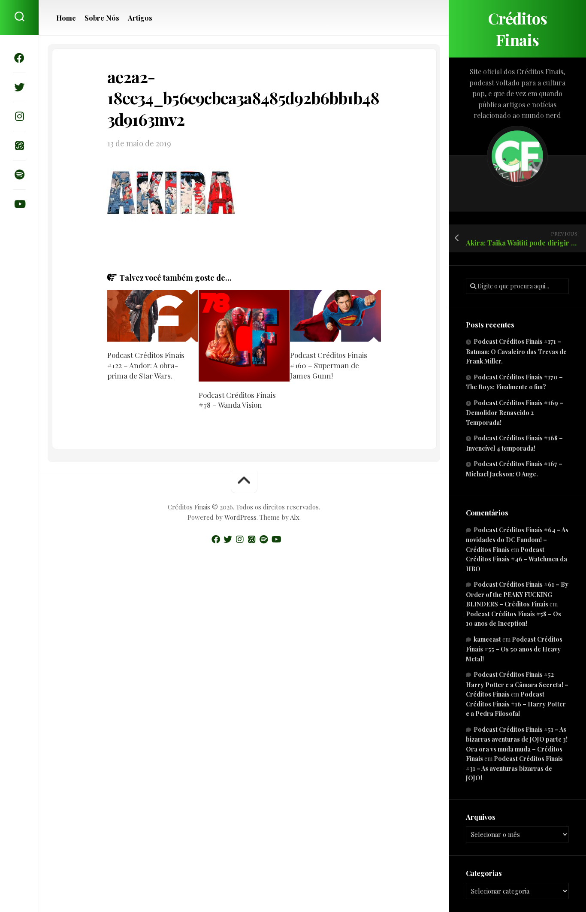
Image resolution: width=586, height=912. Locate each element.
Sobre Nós (102, 18)
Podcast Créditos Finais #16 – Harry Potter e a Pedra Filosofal (516, 704)
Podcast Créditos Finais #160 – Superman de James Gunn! (328, 365)
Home (66, 18)
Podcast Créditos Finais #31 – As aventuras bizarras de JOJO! (514, 768)
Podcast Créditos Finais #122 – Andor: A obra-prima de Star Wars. (145, 365)
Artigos (140, 18)
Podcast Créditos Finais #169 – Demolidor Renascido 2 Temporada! (514, 413)
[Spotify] (19, 175)
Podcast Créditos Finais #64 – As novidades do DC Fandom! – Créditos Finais (517, 540)
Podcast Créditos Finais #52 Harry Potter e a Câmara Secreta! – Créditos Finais (517, 684)
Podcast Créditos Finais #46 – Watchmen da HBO (516, 559)
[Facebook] (19, 58)
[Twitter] (19, 87)
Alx (294, 517)
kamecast (487, 639)
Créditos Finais (517, 29)
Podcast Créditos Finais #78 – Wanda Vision (237, 400)
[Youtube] (19, 204)
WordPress (240, 517)
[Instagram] (19, 116)
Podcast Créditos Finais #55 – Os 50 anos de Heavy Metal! (514, 649)
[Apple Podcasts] (19, 145)
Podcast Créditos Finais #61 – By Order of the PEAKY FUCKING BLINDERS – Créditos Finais (517, 594)
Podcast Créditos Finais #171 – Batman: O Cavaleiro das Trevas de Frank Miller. (516, 351)
